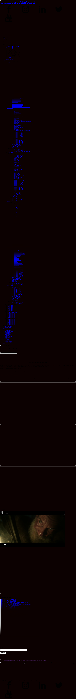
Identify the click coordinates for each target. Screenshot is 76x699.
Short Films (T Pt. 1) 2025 (18, 95)
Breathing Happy (17, 208)
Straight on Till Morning (18, 120)
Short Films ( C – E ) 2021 (18, 268)
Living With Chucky (17, 218)
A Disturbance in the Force (18, 155)
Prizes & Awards (8, 334)
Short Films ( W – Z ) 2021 (18, 276)
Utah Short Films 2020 (16, 296)
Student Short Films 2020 (16, 297)
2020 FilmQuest (10, 285)
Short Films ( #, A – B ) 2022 (19, 226)
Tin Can (15, 261)
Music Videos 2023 (15, 195)
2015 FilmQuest (10, 309)
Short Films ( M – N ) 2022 (18, 230)
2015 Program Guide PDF (11, 323)
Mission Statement (8, 332)
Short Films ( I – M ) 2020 (16, 291)
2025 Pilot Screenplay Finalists (17, 106)
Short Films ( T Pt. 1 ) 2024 (18, 141)
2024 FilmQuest (10, 108)
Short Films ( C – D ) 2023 (18, 181)
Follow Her (16, 215)
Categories (7, 339)
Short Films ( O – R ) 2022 (18, 232)
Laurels (7, 58)
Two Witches (16, 262)
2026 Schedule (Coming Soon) (8, 33)
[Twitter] (59, 13)
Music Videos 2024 (15, 147)
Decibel (15, 114)
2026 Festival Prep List (10, 47)
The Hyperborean (17, 174)
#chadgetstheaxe (17, 204)
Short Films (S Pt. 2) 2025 (18, 94)
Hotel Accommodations (10, 48)
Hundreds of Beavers (17, 166)
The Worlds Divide (17, 129)
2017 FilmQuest (10, 307)
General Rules (7, 340)
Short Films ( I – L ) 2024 (18, 136)
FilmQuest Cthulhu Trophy (9, 331)
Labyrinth (15, 76)
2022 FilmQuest (10, 201)
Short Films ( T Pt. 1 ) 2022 (18, 234)
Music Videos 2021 (15, 280)
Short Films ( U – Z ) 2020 (16, 295)
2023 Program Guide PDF (11, 314)
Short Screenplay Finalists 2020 (17, 303)
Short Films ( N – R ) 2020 (16, 292)
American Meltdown (17, 157)
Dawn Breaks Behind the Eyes (19, 253)
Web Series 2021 (15, 281)
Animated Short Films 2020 (16, 298)
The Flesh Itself (16, 81)
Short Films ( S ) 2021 (18, 273)
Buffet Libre (16, 67)
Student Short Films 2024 (16, 145)
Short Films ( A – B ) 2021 (18, 267)
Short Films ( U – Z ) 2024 (18, 143)
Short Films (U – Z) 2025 (18, 98)
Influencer (15, 217)
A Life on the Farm (17, 205)
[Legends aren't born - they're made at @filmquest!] (12, 674)
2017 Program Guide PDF (11, 321)
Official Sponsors (8, 327)
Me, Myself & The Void (18, 169)
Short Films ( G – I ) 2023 (18, 183)
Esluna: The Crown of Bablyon (19, 254)
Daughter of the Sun (17, 113)
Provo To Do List (9, 57)
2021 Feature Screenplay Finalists (17, 283)
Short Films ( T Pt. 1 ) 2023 (18, 188)
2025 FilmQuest (10, 62)
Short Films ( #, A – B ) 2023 (19, 180)
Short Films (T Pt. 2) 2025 (18, 96)
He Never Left (16, 162)
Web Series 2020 (15, 300)
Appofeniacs (16, 65)
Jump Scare (16, 73)
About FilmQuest (8, 330)
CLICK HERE (15, 357)
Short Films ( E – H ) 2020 (16, 290)
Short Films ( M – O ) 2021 (18, 271)
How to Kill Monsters (17, 165)
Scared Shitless (16, 118)
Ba (14, 111)
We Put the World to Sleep (18, 82)
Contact (4, 42)
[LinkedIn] (42, 13)
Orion (15, 77)
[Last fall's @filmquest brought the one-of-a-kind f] (63, 674)
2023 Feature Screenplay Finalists (17, 198)
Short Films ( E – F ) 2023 (18, 182)
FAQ (6, 338)
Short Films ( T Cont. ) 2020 (17, 294)
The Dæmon (16, 126)
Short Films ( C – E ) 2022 (18, 227)
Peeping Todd (16, 78)
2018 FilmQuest (10, 306)
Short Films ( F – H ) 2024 (18, 135)
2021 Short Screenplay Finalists (17, 284)
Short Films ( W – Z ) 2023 (18, 191)
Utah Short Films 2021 (16, 278)
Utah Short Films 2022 (16, 238)
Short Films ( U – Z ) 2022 (18, 236)
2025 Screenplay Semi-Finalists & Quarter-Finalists (21, 107)
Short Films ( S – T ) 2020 (16, 293)
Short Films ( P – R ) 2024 (18, 139)
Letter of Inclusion (8, 333)
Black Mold (16, 158)
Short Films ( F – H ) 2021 (18, 269)
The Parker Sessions (17, 260)
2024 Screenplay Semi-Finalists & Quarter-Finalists (21, 151)
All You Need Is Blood (18, 156)
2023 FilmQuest (10, 152)
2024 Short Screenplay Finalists (17, 150)
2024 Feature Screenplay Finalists (17, 149)
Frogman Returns (17, 69)
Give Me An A (16, 216)
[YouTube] (8, 21)
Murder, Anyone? (17, 221)
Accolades (7, 335)
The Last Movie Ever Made (19, 175)
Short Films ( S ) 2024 (18, 140)
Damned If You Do (17, 68)
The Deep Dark (16, 173)
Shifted (15, 222)
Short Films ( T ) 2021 (18, 274)
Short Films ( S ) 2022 (18, 233)
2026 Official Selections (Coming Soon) (10, 34)
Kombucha (16, 75)
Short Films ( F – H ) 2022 (18, 228)
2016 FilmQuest (10, 308)
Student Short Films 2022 (16, 237)
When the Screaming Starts (18, 264)
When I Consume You (18, 263)
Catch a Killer (16, 112)
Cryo (15, 211)
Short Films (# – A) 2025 (18, 84)
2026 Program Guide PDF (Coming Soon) (10, 35)
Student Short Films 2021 (16, 277)
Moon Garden (16, 220)
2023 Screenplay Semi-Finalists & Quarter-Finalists (21, 200)
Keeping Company (17, 256)
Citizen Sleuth (16, 159)
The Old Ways (16, 259)
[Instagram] (25, 13)
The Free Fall (16, 258)
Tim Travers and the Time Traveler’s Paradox (22, 130)
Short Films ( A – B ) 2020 (16, 288)
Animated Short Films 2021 (16, 279)
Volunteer (7, 49)
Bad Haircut (16, 66)
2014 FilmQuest (10, 310)
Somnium (15, 119)
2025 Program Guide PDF (12, 312)
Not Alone (15, 257)
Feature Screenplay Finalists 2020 (17, 302)
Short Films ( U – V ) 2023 (18, 190)
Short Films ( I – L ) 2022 (18, 229)
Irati (14, 167)
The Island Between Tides (18, 127)
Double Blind (16, 160)
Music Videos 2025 (15, 102)
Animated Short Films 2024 (16, 146)
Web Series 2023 (15, 196)
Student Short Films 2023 (16, 192)
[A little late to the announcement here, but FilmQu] (38, 674)
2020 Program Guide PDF (11, 317)
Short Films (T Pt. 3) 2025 (18, 97)
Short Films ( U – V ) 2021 (18, 275)
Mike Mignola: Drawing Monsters (20, 219)
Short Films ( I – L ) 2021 (18, 270)
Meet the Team (7, 337)
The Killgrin (16, 128)
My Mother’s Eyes (17, 170)
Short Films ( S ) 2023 (18, 187)
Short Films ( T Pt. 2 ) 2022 (18, 235)
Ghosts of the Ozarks (17, 255)
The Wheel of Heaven (18, 177)
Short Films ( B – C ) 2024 (18, 133)
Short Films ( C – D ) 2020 (16, 289)
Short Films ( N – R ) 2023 (18, 185)
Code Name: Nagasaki (18, 252)
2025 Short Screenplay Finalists (17, 105)
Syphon (15, 79)
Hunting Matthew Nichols (18, 116)
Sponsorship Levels (8, 326)
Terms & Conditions (8, 341)
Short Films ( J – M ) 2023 (18, 184)
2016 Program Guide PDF (11, 322)
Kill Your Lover (16, 168)
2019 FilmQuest (10, 305)
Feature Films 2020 (15, 287)
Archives (4, 38)
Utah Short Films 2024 (16, 144)
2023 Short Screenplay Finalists (17, 199)
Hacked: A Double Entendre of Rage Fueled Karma (23, 70)
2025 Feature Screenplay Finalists (17, 104)
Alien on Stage (16, 250)
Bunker (15, 209)
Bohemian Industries (8, 342)
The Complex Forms (17, 125)
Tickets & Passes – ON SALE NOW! (12, 46)
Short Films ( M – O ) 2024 (18, 137)
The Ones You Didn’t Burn (18, 223)
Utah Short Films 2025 (16, 99)
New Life (15, 172)
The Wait (15, 176)
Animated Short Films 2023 (16, 194)
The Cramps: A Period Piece (19, 80)
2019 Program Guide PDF (11, 319)
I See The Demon (17, 71)
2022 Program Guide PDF (11, 315)
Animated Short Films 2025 (16, 101)
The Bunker (16, 123)
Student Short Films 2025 (16, 100)
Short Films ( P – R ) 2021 (18, 272)
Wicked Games (16, 265)
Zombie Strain (16, 178)
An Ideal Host (16, 251)
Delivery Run (16, 115)
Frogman (15, 161)
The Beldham (16, 122)
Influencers (16, 72)
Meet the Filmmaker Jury (9, 336)
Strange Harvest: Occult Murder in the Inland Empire (23, 121)
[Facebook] (8, 13)
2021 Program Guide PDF (11, 316)
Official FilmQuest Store (10, 59)
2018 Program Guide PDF (11, 320)
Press (4, 40)
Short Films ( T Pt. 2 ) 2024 (18, 142)
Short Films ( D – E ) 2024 (18, 134)
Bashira (15, 206)
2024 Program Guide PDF (11, 313)
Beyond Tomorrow (17, 207)
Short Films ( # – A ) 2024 (18, 132)
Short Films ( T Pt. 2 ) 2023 (18, 189)
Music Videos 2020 (15, 299)
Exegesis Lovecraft (17, 212)
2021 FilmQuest (10, 247)
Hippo (15, 164)
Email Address (3, 647)
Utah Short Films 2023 (16, 193)
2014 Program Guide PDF (11, 324)
